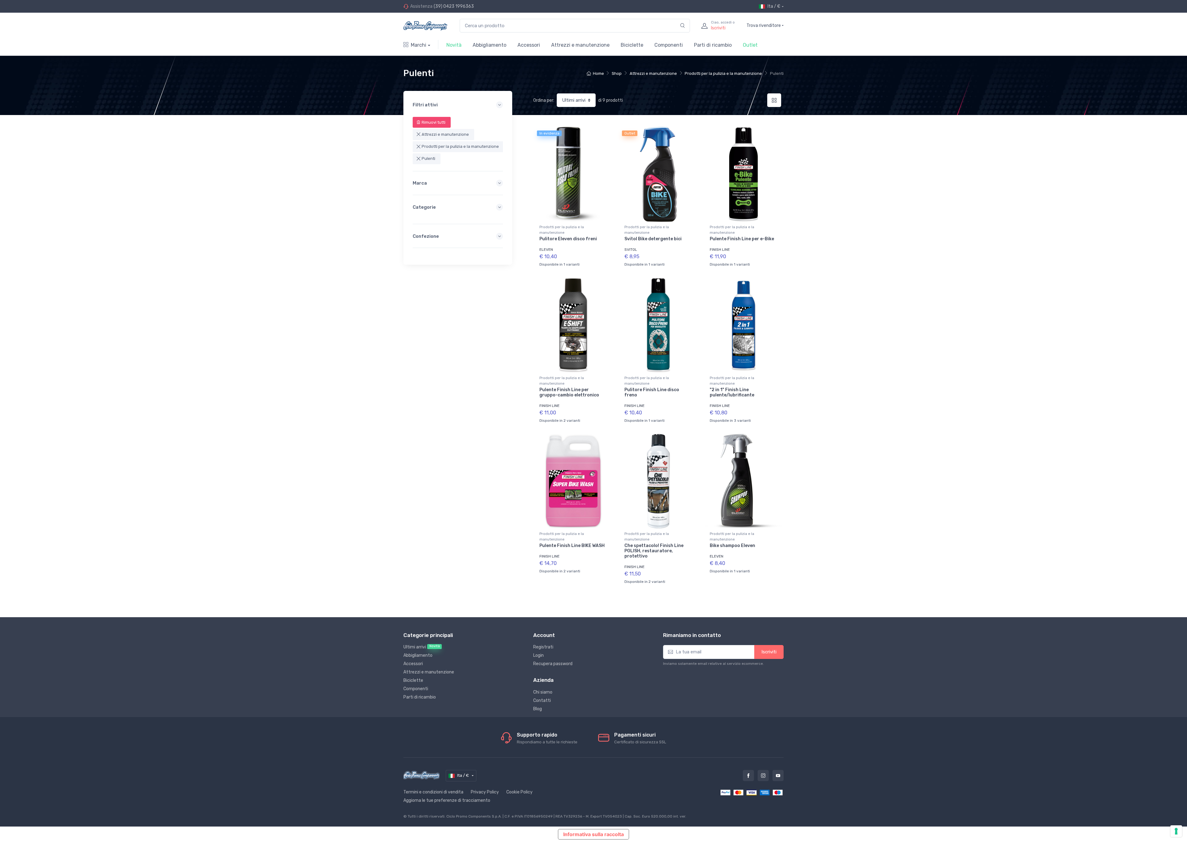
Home (598, 73)
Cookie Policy (519, 792)
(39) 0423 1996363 (454, 6)
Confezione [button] (426, 236)
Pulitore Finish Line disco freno (651, 392)
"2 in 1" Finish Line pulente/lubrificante (732, 392)
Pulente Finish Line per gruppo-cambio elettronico (569, 392)
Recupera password (552, 663)
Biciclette (632, 45)
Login (538, 655)
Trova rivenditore (764, 25)
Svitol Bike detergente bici (653, 238)
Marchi (418, 45)
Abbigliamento (489, 45)
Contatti (542, 700)
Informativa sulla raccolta (593, 834)
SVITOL (630, 249)
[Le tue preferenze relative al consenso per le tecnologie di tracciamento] (1176, 831)
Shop (617, 73)
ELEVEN (546, 249)
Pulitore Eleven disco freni (568, 238)
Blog (537, 709)
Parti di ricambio (713, 45)
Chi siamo (542, 692)
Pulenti (428, 158)
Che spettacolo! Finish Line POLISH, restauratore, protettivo (653, 551)
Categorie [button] (424, 207)
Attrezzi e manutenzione (580, 45)
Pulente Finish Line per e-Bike (742, 238)
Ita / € (774, 6)
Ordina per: (543, 100)
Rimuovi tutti (433, 122)
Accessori (528, 45)
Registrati (543, 647)
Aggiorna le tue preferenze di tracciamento (446, 800)
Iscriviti (768, 652)
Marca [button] (420, 183)
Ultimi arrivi (421, 647)
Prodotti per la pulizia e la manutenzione (723, 73)
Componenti (668, 45)
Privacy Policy (485, 792)
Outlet (750, 45)
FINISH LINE (720, 249)
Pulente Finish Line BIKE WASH (572, 545)
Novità (454, 45)
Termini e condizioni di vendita (433, 792)
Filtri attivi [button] (425, 105)
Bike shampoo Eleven (732, 545)
